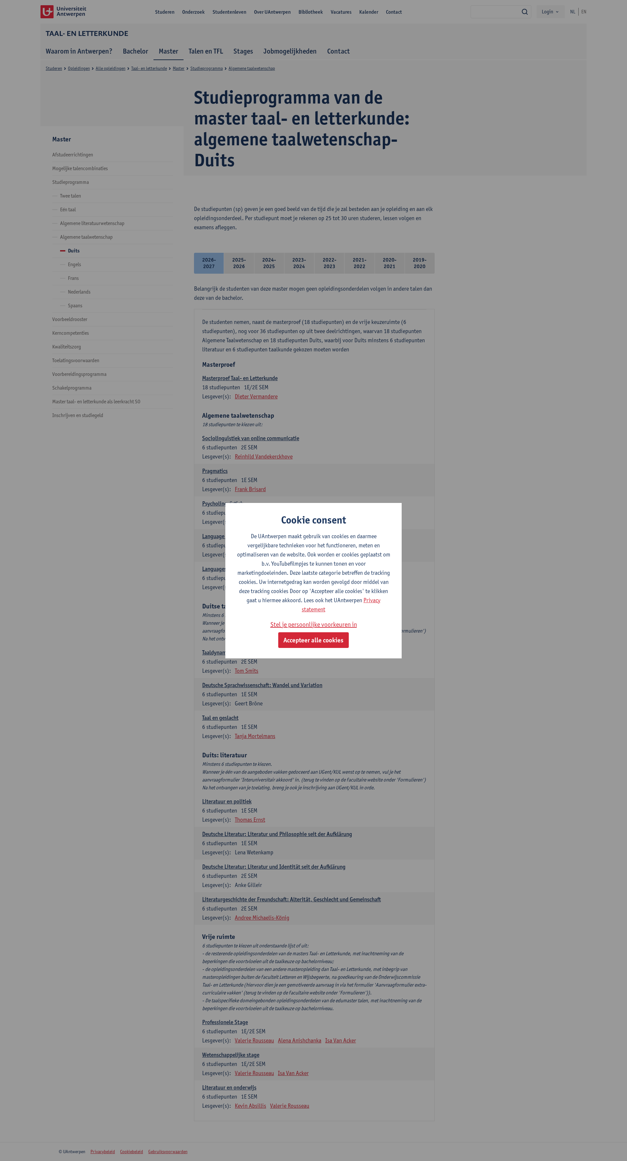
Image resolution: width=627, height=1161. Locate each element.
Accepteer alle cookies (313, 640)
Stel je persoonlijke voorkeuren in (313, 624)
